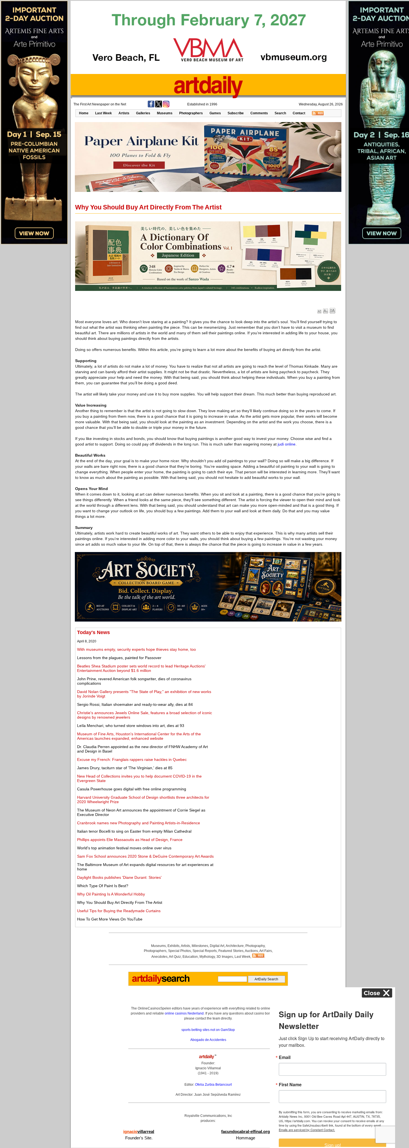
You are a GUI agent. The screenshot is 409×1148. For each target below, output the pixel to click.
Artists (124, 113)
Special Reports (205, 951)
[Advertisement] (277, 668)
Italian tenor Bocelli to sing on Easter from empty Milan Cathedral (134, 831)
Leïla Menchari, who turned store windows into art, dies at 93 (130, 725)
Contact (299, 113)
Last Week (103, 113)
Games (215, 113)
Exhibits (173, 946)
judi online (286, 444)
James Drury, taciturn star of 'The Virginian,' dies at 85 (125, 768)
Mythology (207, 957)
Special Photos (179, 951)
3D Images (224, 957)
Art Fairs (265, 951)
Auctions (251, 951)
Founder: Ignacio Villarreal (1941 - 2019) (208, 1068)
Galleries (143, 113)
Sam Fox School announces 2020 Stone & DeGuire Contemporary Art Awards (145, 856)
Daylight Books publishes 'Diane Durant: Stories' (119, 877)
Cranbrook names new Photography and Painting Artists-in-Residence (138, 823)
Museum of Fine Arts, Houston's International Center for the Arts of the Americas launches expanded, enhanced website (139, 736)
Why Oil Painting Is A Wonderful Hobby (111, 894)
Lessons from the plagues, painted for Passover (119, 657)
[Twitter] (158, 106)
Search (280, 113)
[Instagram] (166, 106)
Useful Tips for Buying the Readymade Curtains (119, 911)
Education (190, 957)
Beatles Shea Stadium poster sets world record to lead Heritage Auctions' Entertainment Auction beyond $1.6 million (141, 668)
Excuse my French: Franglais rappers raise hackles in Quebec (132, 759)
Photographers (191, 113)
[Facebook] (151, 106)
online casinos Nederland (184, 1013)
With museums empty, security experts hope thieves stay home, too (136, 649)
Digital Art (217, 946)
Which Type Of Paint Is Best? (102, 886)
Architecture (235, 946)
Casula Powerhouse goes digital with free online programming (131, 789)
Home (83, 113)
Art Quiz (175, 957)
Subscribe (236, 113)
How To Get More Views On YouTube (109, 919)
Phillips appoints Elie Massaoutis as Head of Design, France (130, 839)
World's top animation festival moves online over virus (124, 848)
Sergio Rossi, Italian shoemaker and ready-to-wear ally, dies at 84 (135, 704)
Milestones (200, 946)
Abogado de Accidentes (208, 1040)
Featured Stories (230, 951)
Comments (259, 113)
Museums (165, 113)
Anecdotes (159, 957)
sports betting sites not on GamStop (208, 1030)
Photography (255, 946)
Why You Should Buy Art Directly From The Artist (119, 902)
